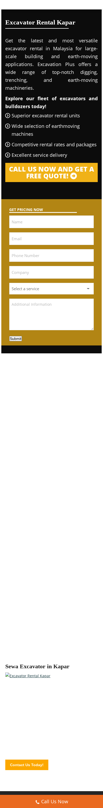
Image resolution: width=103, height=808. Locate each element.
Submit (15, 339)
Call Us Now (54, 801)
